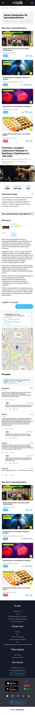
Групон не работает (17, 621)
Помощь (17, 632)
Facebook (13, 236)
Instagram (14, 234)
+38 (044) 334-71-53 (18, 668)
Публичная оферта (17, 657)
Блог (17, 642)
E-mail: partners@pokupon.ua (17, 670)
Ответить (11, 399)
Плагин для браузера (17, 637)
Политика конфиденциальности (17, 619)
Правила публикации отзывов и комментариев (18, 644)
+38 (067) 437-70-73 (13, 319)
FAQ (17, 634)
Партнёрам (17, 655)
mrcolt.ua (13, 233)
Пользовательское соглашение (17, 616)
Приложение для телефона (17, 639)
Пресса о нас (17, 611)
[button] (17, 347)
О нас (17, 614)
